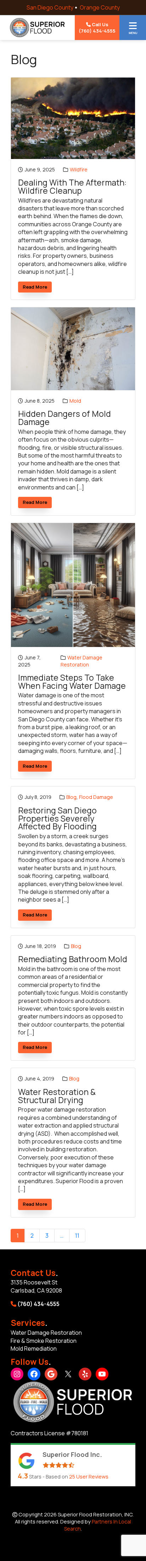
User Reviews (88, 1476)
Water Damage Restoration (81, 661)
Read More (37, 288)
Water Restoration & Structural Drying (57, 1096)
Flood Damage (96, 797)
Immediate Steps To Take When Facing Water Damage (72, 682)
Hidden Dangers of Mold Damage (64, 418)
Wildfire (79, 169)
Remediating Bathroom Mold (72, 959)
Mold (75, 400)
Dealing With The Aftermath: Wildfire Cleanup (72, 187)
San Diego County (50, 7)
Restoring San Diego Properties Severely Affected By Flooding (57, 819)
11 (77, 1235)
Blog (71, 797)
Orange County (100, 7)
